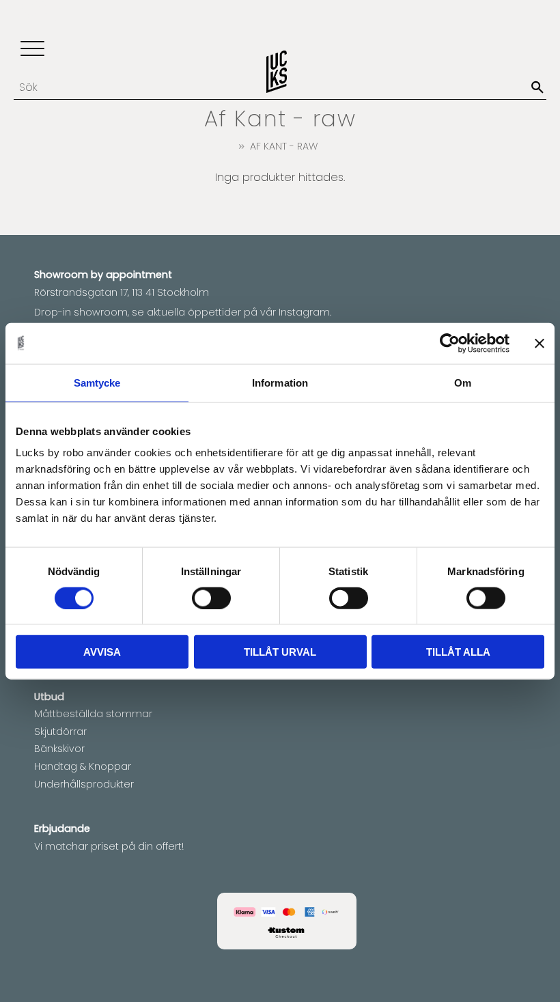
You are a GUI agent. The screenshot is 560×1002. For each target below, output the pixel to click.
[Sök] (537, 87)
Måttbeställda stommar (93, 714)
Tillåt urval (280, 652)
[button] (32, 49)
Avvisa (102, 652)
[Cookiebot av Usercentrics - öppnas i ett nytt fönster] (449, 343)
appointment (139, 274)
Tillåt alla (458, 652)
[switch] (211, 598)
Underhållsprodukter (84, 784)
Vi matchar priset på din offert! (109, 846)
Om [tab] (462, 382)
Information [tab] (280, 382)
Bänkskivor (59, 748)
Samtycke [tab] (97, 382)
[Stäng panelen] (539, 343)
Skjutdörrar (60, 731)
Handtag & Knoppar (82, 766)
